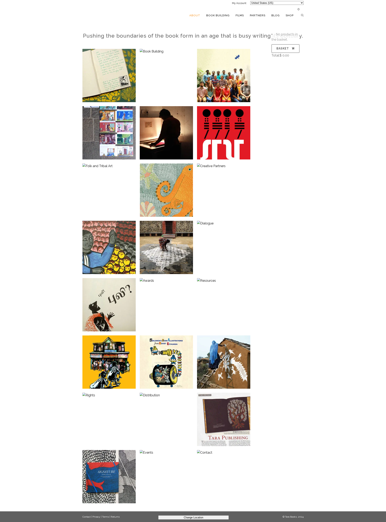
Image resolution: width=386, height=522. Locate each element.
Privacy (96, 516)
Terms (105, 516)
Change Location (193, 517)
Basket (283, 48)
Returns (115, 516)
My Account (239, 3)
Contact (86, 516)
